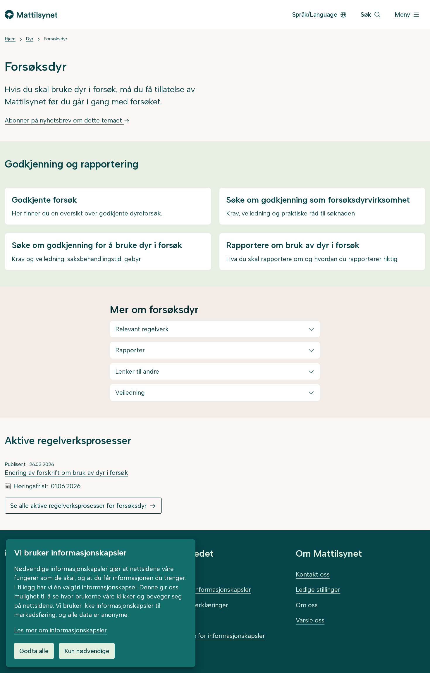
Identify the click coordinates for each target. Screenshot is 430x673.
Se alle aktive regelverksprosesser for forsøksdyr (78, 505)
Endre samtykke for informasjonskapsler (207, 635)
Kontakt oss (313, 574)
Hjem (10, 39)
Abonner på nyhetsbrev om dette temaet (64, 120)
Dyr (29, 39)
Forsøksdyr (55, 39)
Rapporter (130, 350)
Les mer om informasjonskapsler (60, 630)
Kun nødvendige (86, 651)
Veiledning (130, 392)
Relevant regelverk (142, 329)
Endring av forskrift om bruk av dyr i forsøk (66, 472)
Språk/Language (314, 14)
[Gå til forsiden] (31, 14)
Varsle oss (310, 620)
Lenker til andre (137, 371)
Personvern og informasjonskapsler (200, 589)
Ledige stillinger (318, 589)
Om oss (307, 605)
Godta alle (34, 651)
